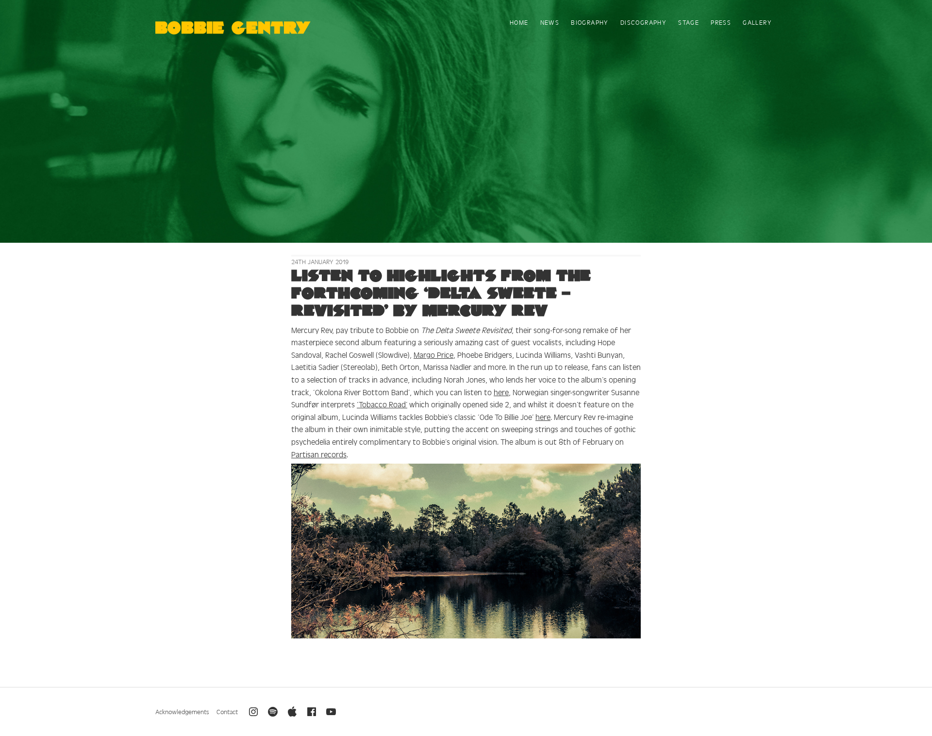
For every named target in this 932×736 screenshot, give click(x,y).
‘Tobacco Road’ (382, 404)
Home (519, 22)
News (550, 22)
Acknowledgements (182, 711)
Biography (590, 22)
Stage (688, 22)
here (501, 392)
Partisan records (319, 454)
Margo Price (433, 354)
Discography (643, 22)
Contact (227, 711)
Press (721, 22)
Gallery (757, 22)
